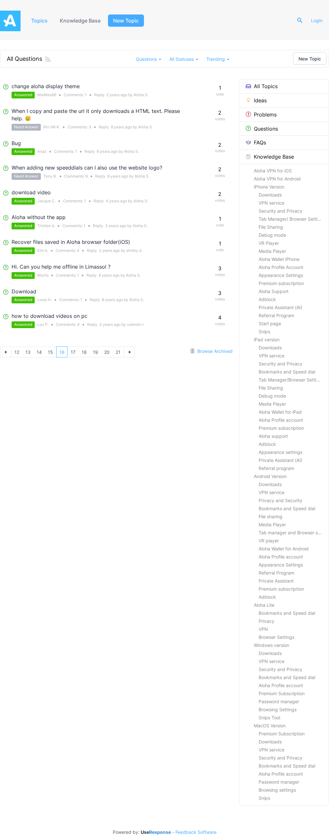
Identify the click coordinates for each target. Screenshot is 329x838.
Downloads (270, 195)
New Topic (126, 20)
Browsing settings (277, 790)
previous (5, 351)
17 (73, 352)
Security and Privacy (280, 211)
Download (24, 291)
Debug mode (272, 235)
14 (39, 352)
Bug (16, 143)
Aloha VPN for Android (277, 178)
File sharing (270, 516)
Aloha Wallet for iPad (280, 412)
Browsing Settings (278, 709)
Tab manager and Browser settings (294, 532)
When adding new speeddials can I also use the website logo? (87, 167)
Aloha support (273, 436)
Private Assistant (276, 581)
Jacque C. (46, 200)
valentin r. (135, 324)
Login (317, 20)
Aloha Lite (264, 605)
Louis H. (44, 299)
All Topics (266, 86)
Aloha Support (274, 291)
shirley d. (134, 250)
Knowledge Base (80, 20)
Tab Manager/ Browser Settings (292, 219)
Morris (43, 275)
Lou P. (43, 324)
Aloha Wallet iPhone (279, 259)
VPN (263, 629)
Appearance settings (280, 452)
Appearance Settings (281, 275)
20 (107, 352)
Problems (265, 114)
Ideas (260, 100)
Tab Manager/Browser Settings (291, 379)
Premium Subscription (282, 693)
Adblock (267, 299)
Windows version (271, 645)
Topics (39, 20)
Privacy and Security (280, 500)
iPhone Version (269, 186)
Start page (270, 323)
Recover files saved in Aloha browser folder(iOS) (71, 242)
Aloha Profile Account (281, 267)
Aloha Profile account (281, 420)
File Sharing (271, 227)
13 (28, 352)
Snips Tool (269, 717)
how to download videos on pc (49, 316)
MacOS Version (270, 725)
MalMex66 (46, 94)
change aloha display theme (46, 86)
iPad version (267, 339)
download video (31, 192)
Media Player (272, 251)
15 (50, 352)
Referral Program (276, 315)
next (129, 351)
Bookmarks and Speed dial (287, 371)
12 (16, 352)
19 (95, 352)
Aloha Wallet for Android (284, 548)
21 (118, 352)
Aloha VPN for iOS (273, 170)
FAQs (260, 142)
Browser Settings (276, 637)
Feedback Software (196, 832)
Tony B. (50, 176)
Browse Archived (214, 351)
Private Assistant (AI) (280, 307)
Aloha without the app (39, 217)
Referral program (276, 468)
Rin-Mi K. (51, 126)
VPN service (271, 203)
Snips (264, 331)
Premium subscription (281, 283)
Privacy (266, 621)
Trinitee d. (46, 225)
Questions (266, 128)
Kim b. (42, 250)
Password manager (279, 701)
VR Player (269, 243)
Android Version (270, 476)
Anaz (42, 151)
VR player (269, 540)
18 (84, 352)
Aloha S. (141, 94)
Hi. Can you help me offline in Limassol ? (61, 266)
